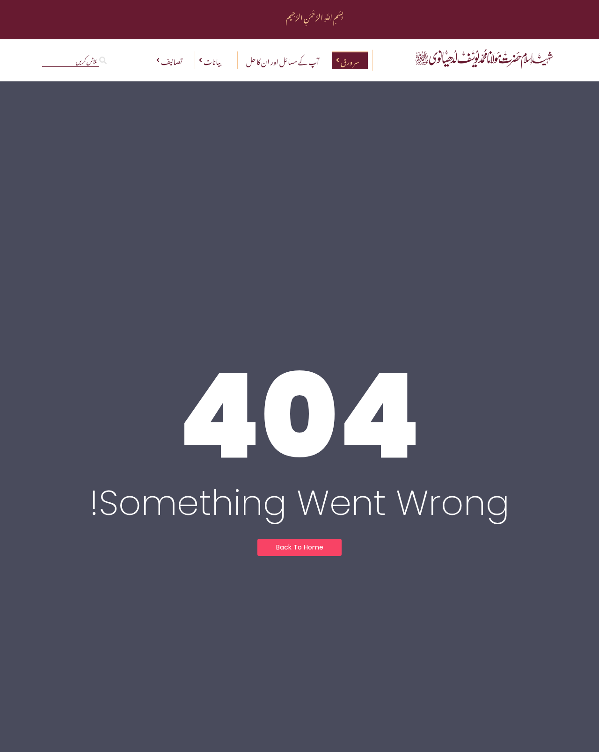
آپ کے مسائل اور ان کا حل (282, 60)
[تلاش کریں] (103, 60)
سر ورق (350, 60)
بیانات (212, 60)
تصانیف (171, 60)
